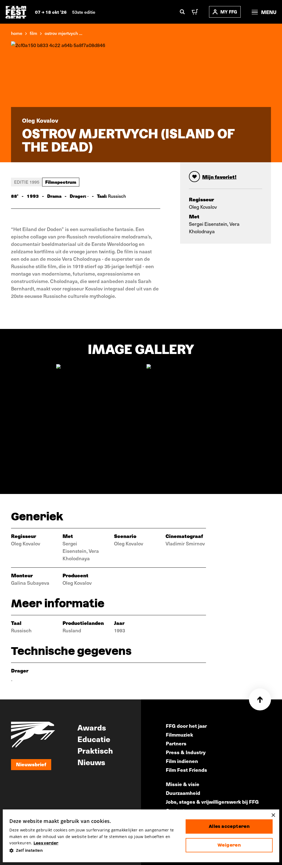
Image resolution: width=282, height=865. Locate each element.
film (33, 33)
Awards (91, 727)
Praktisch (95, 750)
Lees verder (46, 843)
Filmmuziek (179, 734)
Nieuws (91, 761)
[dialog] (141, 835)
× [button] (273, 815)
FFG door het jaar (186, 725)
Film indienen (182, 760)
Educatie (93, 738)
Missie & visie (182, 784)
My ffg (228, 12)
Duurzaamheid (183, 792)
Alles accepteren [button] (229, 826)
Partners (176, 743)
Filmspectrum (60, 182)
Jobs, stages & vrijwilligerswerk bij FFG (212, 801)
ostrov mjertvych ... (63, 33)
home (16, 33)
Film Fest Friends (186, 769)
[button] (93, 850)
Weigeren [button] (229, 845)
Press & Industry (186, 752)
